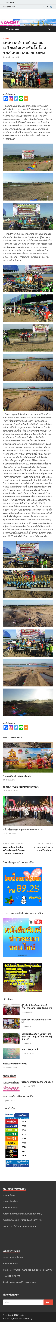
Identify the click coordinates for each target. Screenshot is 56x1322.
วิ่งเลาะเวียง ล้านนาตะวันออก (17, 776)
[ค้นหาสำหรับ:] (28, 1302)
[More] (26, 98)
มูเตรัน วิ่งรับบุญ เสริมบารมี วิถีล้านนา (21, 786)
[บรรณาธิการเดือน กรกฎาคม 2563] (11, 1082)
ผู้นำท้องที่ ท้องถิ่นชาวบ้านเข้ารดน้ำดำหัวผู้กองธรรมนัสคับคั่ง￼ (36, 1006)
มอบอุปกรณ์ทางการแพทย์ (15, 1063)
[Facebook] (43, 7)
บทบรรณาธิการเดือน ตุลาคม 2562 (19, 1096)
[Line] (21, 98)
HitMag (29, 1319)
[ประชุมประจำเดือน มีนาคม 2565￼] (11, 1020)
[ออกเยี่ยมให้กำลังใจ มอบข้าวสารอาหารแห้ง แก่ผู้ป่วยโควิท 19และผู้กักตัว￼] (11, 1034)
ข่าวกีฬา (6, 38)
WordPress (17, 1319)
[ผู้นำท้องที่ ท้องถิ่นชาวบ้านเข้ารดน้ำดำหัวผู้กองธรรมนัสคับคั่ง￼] (11, 1005)
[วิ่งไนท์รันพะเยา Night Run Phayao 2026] (28, 812)
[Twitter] (47, 7)
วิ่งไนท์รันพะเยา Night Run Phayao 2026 (23, 829)
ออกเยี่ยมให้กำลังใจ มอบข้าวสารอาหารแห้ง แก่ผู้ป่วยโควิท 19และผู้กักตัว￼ (36, 1036)
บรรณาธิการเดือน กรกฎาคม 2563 (37, 1082)
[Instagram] (51, 7)
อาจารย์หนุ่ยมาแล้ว (30, 1049)
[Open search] (49, 29)
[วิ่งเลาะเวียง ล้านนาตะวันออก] (28, 758)
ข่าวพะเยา (22, 1315)
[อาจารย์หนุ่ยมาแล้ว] (11, 1049)
